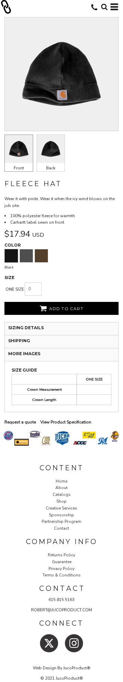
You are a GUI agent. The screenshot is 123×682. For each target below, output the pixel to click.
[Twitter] (49, 643)
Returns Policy (61, 555)
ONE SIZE (14, 289)
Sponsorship (61, 515)
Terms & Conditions (61, 575)
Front (19, 168)
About (61, 487)
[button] (104, 6)
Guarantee (61, 562)
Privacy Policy (61, 568)
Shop (61, 501)
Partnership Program (61, 521)
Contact (61, 528)
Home (61, 481)
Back (50, 168)
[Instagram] (74, 643)
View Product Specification (65, 422)
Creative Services (61, 508)
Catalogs (62, 494)
